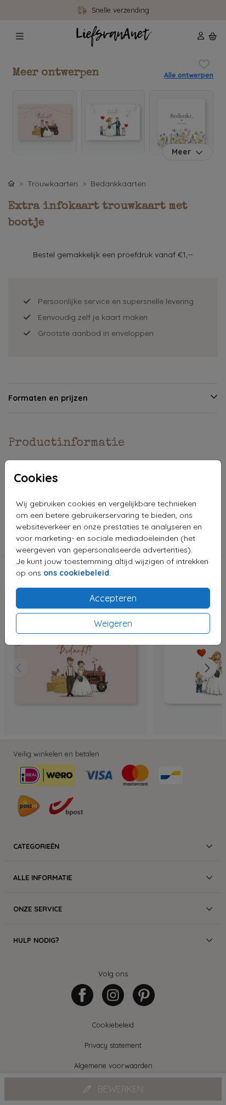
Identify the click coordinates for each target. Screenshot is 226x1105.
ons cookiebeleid (76, 573)
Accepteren (113, 598)
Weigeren (113, 623)
